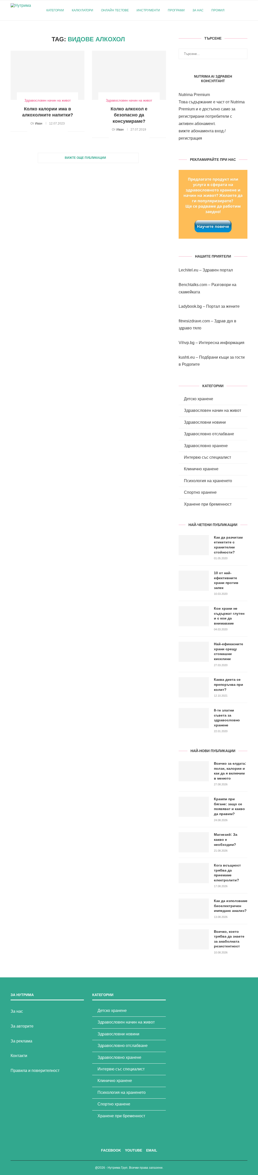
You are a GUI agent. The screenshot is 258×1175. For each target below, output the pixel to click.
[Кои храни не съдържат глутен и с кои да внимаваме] (194, 616)
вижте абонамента (196, 131)
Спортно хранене (200, 492)
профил (217, 10)
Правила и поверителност (35, 1070)
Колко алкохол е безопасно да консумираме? (129, 115)
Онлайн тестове (115, 10)
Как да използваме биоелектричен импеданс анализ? (230, 906)
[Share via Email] (63, 132)
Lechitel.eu (188, 270)
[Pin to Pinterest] (48, 132)
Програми (176, 10)
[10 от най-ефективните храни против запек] (194, 581)
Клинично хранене (201, 469)
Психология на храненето (208, 481)
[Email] (246, 31)
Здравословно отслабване (209, 434)
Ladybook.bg (190, 306)
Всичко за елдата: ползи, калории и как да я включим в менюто (230, 770)
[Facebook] (235, 31)
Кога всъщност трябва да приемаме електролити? (227, 872)
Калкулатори (82, 10)
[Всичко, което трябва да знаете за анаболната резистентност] (194, 939)
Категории (55, 10)
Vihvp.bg (187, 343)
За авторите (22, 1026)
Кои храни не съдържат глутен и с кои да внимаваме (229, 615)
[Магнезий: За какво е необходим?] (194, 842)
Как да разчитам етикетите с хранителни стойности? (228, 544)
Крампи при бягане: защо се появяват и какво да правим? (229, 806)
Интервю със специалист (207, 457)
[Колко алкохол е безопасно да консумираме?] (129, 75)
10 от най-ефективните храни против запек (226, 580)
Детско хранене (198, 399)
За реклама (21, 1041)
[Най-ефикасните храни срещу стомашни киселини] (194, 652)
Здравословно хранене (206, 446)
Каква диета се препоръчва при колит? (228, 684)
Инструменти (148, 10)
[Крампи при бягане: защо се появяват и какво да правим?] (194, 807)
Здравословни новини (205, 422)
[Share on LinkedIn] (53, 132)
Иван (38, 123)
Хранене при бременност (208, 504)
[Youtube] (240, 31)
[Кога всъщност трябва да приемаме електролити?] (194, 873)
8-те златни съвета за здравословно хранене (227, 717)
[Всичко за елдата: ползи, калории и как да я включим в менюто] (194, 771)
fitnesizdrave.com (194, 321)
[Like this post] (31, 132)
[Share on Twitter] (42, 132)
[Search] (244, 10)
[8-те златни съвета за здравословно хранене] (194, 718)
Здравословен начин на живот (212, 410)
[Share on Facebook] (37, 132)
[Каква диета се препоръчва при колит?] (194, 687)
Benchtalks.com (193, 285)
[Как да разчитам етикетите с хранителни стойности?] (194, 545)
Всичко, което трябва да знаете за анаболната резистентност (229, 939)
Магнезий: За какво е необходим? (225, 839)
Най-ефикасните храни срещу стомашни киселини (228, 651)
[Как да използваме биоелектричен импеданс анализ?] (194, 909)
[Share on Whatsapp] (58, 132)
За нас (198, 10)
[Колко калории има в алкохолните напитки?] (47, 75)
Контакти (19, 1056)
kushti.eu (187, 357)
